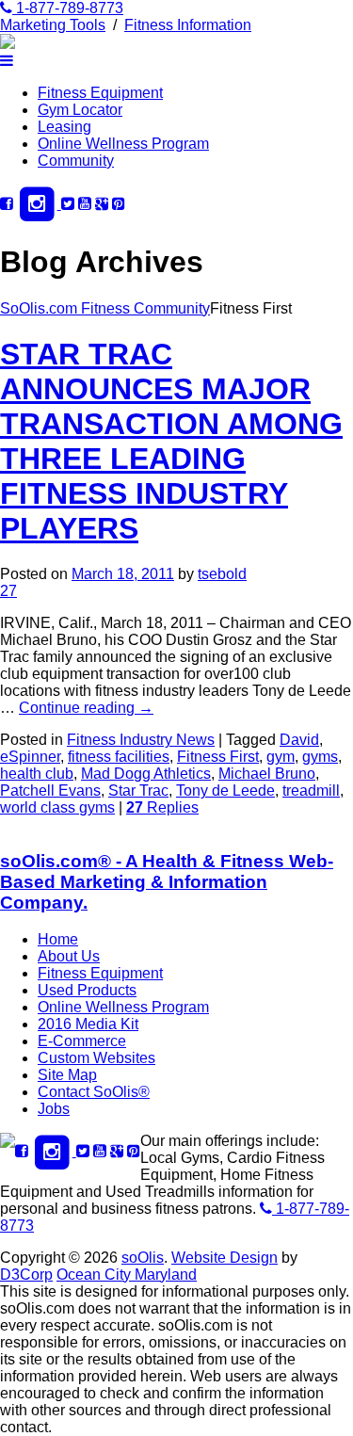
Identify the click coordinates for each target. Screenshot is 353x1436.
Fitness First (218, 757)
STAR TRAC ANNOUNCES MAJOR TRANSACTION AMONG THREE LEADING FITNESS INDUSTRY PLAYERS (171, 441)
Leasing (64, 127)
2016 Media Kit (88, 1024)
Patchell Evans (50, 791)
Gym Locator (80, 110)
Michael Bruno (266, 774)
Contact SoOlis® (94, 1092)
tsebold (222, 574)
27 (8, 591)
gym (280, 757)
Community (76, 161)
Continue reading (86, 708)
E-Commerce (82, 1041)
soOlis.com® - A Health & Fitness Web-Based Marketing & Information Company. (166, 881)
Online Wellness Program (123, 144)
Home (58, 939)
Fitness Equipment (100, 93)
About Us (69, 956)
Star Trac (138, 791)
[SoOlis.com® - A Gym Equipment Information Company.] (7, 44)
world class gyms (57, 807)
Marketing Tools (52, 25)
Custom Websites (96, 1058)
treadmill (311, 791)
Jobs (54, 1109)
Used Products (87, 990)
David (299, 740)
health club (36, 774)
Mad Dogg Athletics (146, 774)
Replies (162, 807)
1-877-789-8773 (67, 8)
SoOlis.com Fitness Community (105, 308)
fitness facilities (118, 757)
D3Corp (26, 1275)
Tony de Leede (225, 791)
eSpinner (30, 757)
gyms (320, 757)
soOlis (142, 1258)
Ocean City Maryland (126, 1275)
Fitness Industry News (141, 740)
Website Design (224, 1258)
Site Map (67, 1075)
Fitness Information (187, 25)
